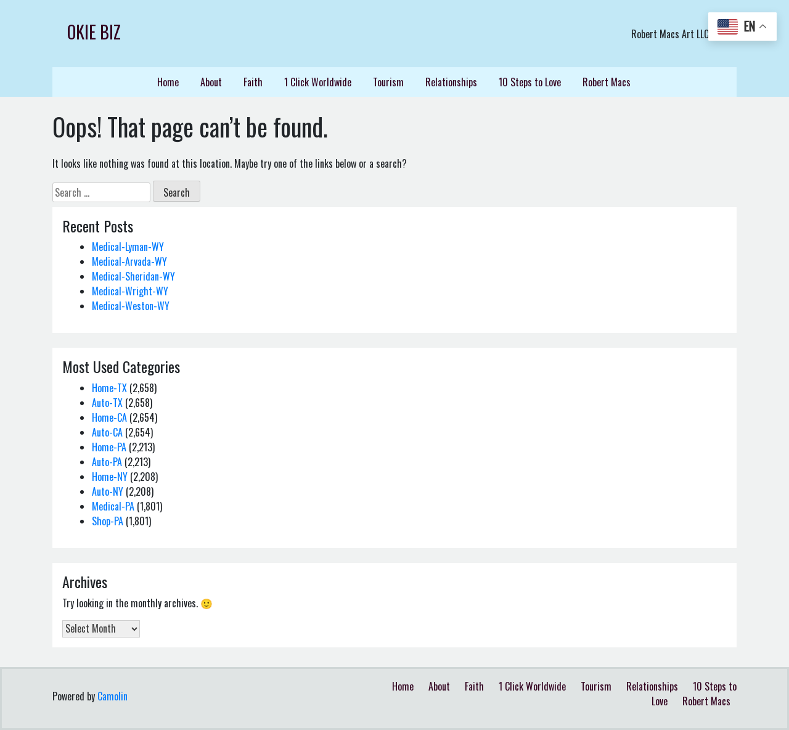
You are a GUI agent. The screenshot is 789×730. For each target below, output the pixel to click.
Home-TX (109, 387)
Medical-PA (113, 506)
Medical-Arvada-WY (129, 261)
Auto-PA (107, 461)
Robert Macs (607, 82)
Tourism (388, 82)
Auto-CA (107, 432)
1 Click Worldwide (317, 82)
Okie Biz (94, 31)
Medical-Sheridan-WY (133, 276)
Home (168, 82)
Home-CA (109, 417)
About (211, 82)
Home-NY (110, 476)
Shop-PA (107, 521)
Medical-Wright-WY (130, 291)
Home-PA (109, 447)
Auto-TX (107, 402)
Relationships (451, 82)
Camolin (112, 696)
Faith (253, 82)
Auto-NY (107, 491)
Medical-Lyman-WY (128, 246)
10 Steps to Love (530, 82)
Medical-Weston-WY (131, 305)
